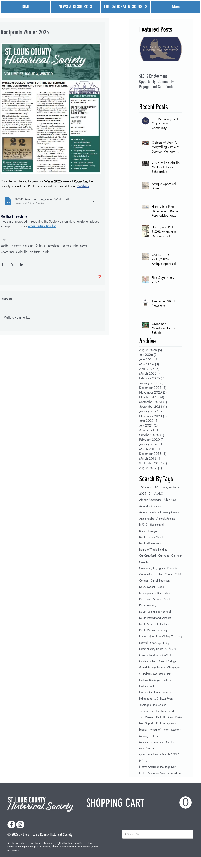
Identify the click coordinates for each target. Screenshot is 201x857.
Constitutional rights (150, 574)
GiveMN (165, 655)
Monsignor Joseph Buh (152, 754)
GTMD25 (171, 649)
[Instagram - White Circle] (20, 824)
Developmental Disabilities (154, 593)
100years (145, 487)
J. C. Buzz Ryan (163, 698)
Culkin (178, 574)
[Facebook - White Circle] (11, 824)
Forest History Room (151, 649)
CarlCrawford (147, 555)
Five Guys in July (159, 643)
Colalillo (21, 252)
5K (150, 493)
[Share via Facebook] (2, 264)
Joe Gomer (159, 705)
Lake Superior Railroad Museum (158, 723)
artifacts (35, 252)
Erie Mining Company (169, 636)
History (166, 680)
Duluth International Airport (155, 618)
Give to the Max (148, 655)
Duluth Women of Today (153, 630)
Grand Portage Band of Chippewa (159, 667)
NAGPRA (174, 754)
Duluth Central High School (155, 611)
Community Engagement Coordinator (160, 568)
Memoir (176, 729)
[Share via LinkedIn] (22, 264)
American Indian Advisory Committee (160, 512)
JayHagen (145, 705)
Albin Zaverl (171, 500)
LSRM (178, 717)
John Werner (146, 717)
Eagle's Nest (146, 636)
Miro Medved (147, 748)
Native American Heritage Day (157, 767)
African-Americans (150, 500)
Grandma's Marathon (152, 674)
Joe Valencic (146, 711)
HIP (169, 674)
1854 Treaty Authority (166, 487)
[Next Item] (176, 49)
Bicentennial (156, 524)
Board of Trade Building (153, 549)
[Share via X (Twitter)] (12, 264)
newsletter (53, 246)
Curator (143, 580)
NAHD (143, 760)
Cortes (168, 574)
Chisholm (176, 555)
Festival (143, 643)
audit (46, 252)
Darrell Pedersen (160, 580)
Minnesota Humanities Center (156, 742)
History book (147, 686)
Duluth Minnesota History (154, 624)
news (83, 246)
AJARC (158, 493)
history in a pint (22, 246)
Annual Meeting (165, 518)
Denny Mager (147, 586)
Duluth (166, 599)
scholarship (70, 246)
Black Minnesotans (150, 543)
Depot (161, 586)
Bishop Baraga (148, 531)
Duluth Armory (147, 605)
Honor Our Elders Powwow (155, 692)
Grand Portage (167, 661)
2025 (142, 493)
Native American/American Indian (160, 773)
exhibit (5, 246)
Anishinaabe (146, 518)
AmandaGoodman (150, 506)
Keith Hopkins (164, 717)
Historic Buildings (149, 680)
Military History (148, 736)
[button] (139, 802)
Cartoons (163, 555)
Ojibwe (40, 246)
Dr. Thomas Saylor (150, 599)
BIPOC (143, 524)
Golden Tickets (148, 661)
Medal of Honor (159, 729)
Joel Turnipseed (165, 711)
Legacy (143, 729)
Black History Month (151, 537)
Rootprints (7, 252)
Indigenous (145, 698)
